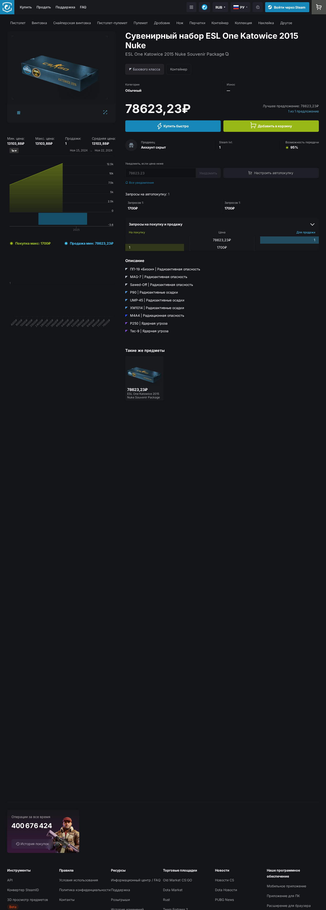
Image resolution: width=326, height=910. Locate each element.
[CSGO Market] (7, 7)
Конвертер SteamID (23, 890)
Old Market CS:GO (177, 880)
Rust (166, 900)
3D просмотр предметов (27, 900)
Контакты (66, 900)
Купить (26, 7)
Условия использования (78, 880)
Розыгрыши (120, 900)
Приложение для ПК (283, 896)
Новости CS (224, 880)
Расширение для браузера (289, 906)
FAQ (83, 7)
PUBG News (224, 900)
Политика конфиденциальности (84, 890)
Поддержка (65, 7)
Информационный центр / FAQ (136, 880)
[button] (18, 23)
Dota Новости (226, 890)
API (10, 880)
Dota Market (173, 890)
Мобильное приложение (286, 886)
